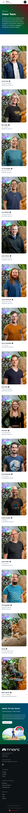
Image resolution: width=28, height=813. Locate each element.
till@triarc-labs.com (6, 609)
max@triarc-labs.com (7, 390)
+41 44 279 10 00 (6, 759)
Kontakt (4, 798)
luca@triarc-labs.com (7, 216)
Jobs (3, 796)
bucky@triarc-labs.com (7, 652)
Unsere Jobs (6, 722)
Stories (4, 776)
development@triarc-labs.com (9, 761)
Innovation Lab (6, 787)
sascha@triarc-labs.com (8, 521)
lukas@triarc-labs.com (7, 303)
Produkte (4, 774)
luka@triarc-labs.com (7, 259)
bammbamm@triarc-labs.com (9, 696)
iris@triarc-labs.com (6, 172)
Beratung (4, 783)
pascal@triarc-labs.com (7, 478)
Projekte (4, 772)
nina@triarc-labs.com (7, 434)
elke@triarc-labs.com (7, 128)
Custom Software (6, 785)
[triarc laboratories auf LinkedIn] (3, 764)
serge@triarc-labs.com (7, 565)
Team (3, 794)
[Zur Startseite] (14, 749)
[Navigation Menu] (3, 2)
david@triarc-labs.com (7, 85)
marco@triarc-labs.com (7, 347)
